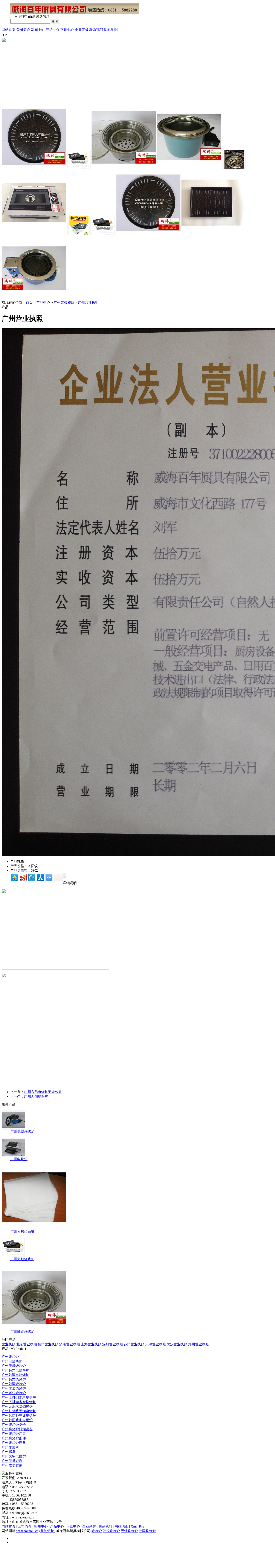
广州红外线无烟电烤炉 (19, 1411)
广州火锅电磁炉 (14, 1456)
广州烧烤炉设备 (14, 1443)
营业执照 (8, 1344)
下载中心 (67, 29)
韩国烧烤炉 (147, 1531)
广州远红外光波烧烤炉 (19, 1415)
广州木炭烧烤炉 (14, 1388)
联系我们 (96, 29)
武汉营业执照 (177, 1344)
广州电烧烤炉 (12, 1361)
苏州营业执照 (134, 1344)
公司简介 (23, 29)
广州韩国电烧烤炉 (15, 1375)
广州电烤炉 (19, 1159)
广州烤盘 (8, 1452)
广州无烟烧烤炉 (36, 1096)
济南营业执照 (69, 1344)
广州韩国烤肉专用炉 (17, 1420)
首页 (29, 302)
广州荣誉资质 (64, 302)
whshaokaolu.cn (27, 1531)
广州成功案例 (12, 1465)
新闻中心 (38, 29)
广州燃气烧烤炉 (14, 1393)
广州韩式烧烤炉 (22, 1332)
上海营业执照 (91, 1344)
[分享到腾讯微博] (31, 877)
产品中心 (52, 29)
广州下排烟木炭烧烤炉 (19, 1402)
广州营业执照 (88, 302)
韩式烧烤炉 (111, 1531)
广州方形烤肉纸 (22, 1232)
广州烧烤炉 (10, 1357)
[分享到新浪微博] (23, 877)
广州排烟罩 (10, 1447)
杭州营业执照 (48, 1344)
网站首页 (8, 29)
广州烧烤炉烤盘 (14, 1433)
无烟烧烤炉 (129, 1531)
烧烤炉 (97, 1531)
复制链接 (47, 1531)
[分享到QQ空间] (14, 877)
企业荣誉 (82, 29)
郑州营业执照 (198, 1344)
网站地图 (111, 29)
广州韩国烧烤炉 (14, 1384)
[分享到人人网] (40, 877)
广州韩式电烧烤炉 (15, 1370)
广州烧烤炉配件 (14, 1438)
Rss (141, 1526)
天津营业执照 (155, 1344)
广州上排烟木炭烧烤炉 (19, 1397)
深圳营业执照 (112, 1344)
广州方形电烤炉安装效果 (43, 1092)
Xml (134, 1526)
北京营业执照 (26, 1344)
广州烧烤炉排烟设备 (17, 1429)
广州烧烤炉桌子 (14, 1424)
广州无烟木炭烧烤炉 (17, 1406)
